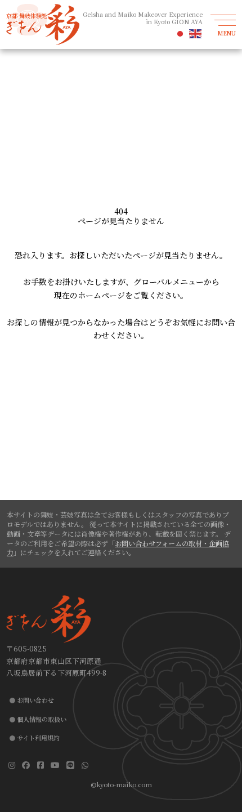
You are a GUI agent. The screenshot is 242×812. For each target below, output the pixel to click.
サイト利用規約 (38, 737)
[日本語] (180, 33)
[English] (196, 33)
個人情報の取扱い (41, 719)
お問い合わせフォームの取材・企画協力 (118, 547)
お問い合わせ (35, 699)
